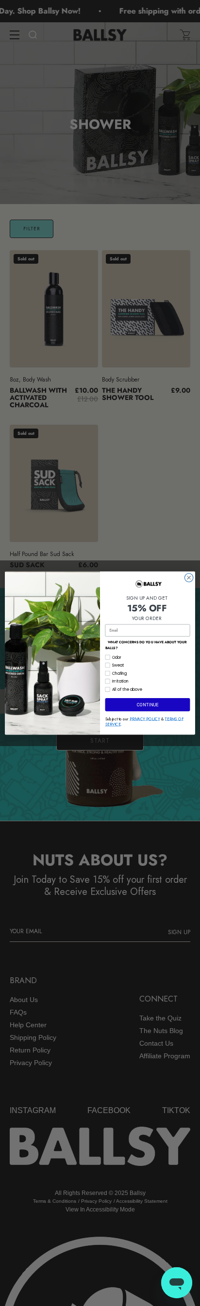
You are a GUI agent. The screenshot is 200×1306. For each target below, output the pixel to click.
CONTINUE (147, 704)
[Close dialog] (188, 577)
